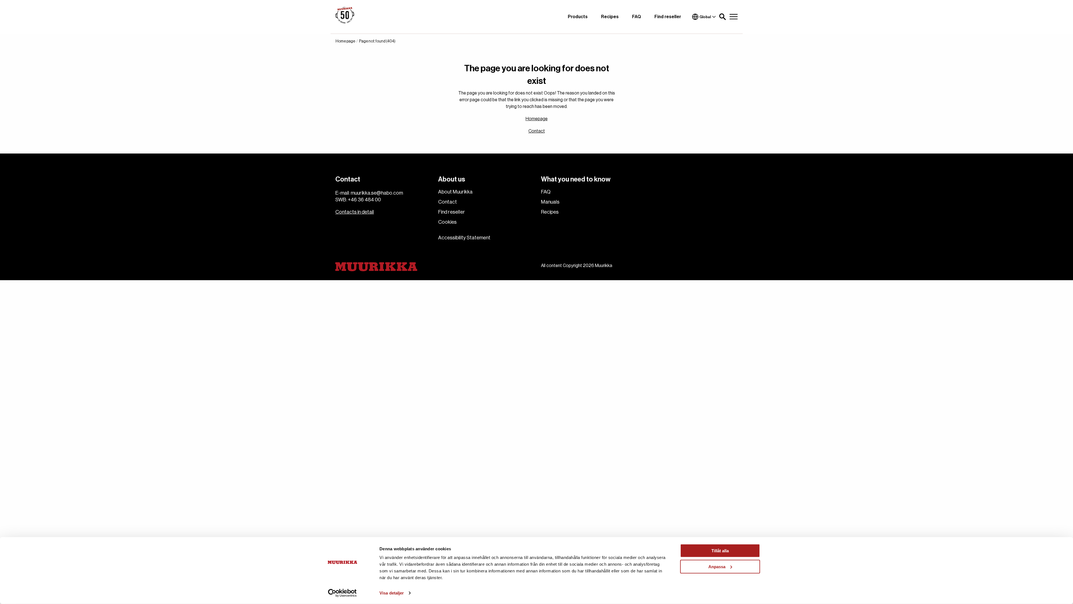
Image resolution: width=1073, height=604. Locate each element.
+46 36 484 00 (364, 199)
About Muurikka (455, 191)
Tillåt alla (720, 550)
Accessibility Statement (464, 237)
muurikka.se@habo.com (377, 192)
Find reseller (667, 17)
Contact (536, 131)
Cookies (447, 222)
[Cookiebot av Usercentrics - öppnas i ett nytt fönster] (342, 593)
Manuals (550, 201)
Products (578, 17)
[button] (722, 16)
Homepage (537, 119)
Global (705, 17)
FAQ (636, 17)
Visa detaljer (391, 593)
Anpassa (716, 566)
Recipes (610, 17)
